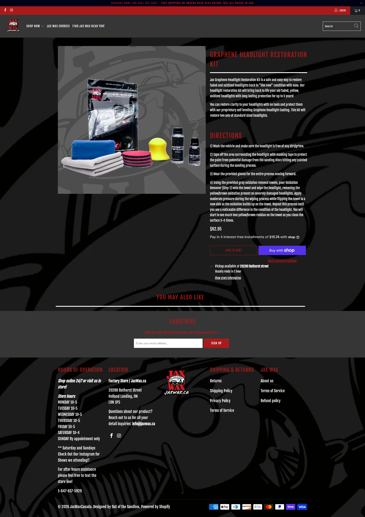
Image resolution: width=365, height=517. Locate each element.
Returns (216, 381)
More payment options (282, 261)
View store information (228, 278)
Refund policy (271, 400)
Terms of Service (222, 410)
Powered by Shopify (155, 506)
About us (267, 381)
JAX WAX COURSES (58, 26)
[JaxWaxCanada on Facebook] (5, 10)
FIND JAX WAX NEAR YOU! (88, 26)
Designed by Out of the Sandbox (116, 506)
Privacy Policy (220, 400)
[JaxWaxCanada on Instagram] (11, 10)
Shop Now (33, 26)
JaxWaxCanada (80, 506)
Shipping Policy (221, 390)
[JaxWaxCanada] (13, 26)
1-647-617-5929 (70, 491)
